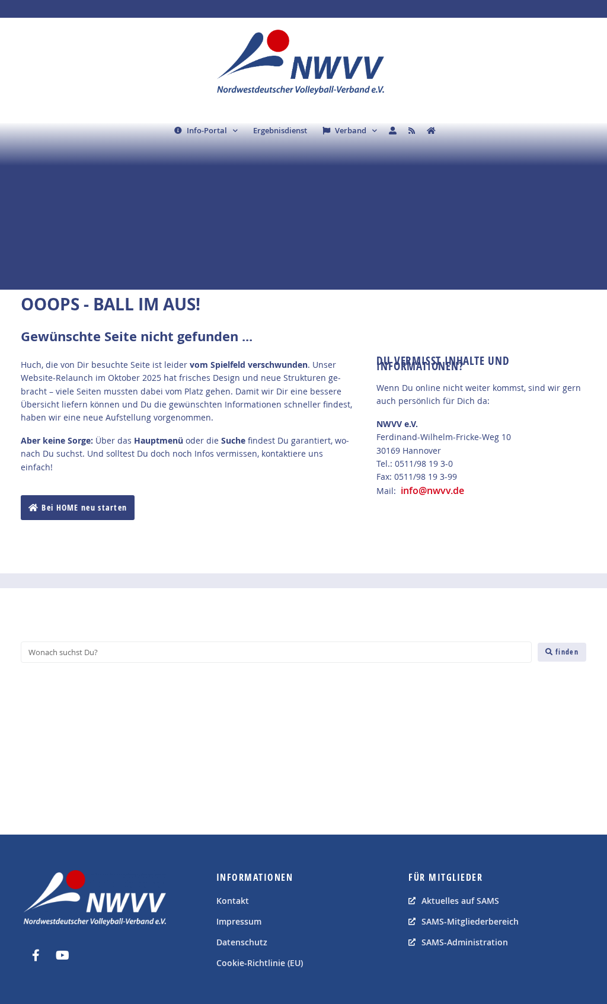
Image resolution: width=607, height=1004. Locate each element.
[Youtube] (62, 955)
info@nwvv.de (432, 490)
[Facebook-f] (35, 955)
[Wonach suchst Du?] (276, 652)
